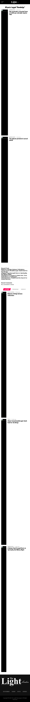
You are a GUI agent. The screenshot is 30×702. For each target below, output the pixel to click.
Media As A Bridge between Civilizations (12, 269)
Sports (19, 691)
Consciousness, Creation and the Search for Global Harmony (14, 278)
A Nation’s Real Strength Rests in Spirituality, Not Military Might (14, 273)
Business (25, 691)
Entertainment (6, 691)
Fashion (13, 691)
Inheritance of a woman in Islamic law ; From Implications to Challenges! (14, 276)
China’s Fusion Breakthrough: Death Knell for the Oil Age (14, 271)
